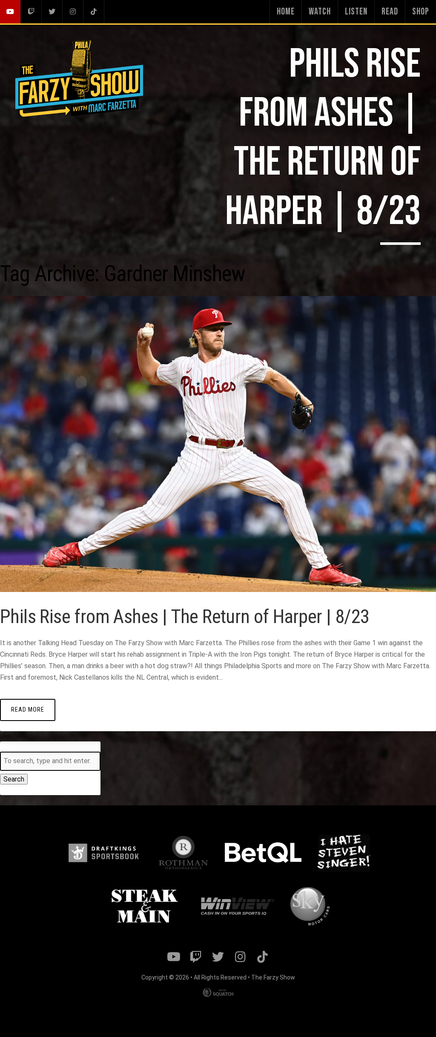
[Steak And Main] (145, 906)
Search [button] (13, 779)
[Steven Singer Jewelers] (343, 852)
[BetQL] (263, 852)
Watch (320, 11)
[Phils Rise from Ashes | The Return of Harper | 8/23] (218, 590)
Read (390, 11)
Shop (420, 11)
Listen (356, 11)
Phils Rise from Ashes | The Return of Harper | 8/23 (184, 616)
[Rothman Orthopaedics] (183, 852)
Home (286, 11)
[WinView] (237, 906)
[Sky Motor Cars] (310, 906)
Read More (27, 709)
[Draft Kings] (103, 852)
